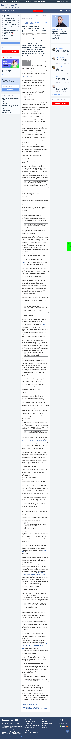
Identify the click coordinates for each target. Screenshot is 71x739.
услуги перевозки (43, 708)
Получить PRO (28, 719)
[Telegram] (66, 11)
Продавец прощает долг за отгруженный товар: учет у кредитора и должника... (60, 35)
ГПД (34, 707)
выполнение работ (41, 705)
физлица (37, 707)
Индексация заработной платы (10, 102)
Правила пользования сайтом (30, 730)
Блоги (5, 28)
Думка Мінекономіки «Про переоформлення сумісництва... (62, 70)
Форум (6, 38)
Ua (12, 10)
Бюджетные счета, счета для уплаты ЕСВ (10, 106)
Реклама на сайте (47, 723)
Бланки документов (9, 20)
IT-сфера (29, 710)
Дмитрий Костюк (57, 29)
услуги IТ (24, 710)
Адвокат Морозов (60, 57)
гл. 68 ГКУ (26, 680)
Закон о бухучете (38, 96)
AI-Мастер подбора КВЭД (9, 36)
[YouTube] (62, 720)
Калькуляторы (7, 112)
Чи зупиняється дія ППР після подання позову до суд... (61, 60)
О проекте (45, 721)
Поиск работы (8, 26)
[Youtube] (61, 11)
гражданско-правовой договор (29, 705)
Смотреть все (56, 94)
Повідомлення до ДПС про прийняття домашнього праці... (62, 88)
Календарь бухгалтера (10, 24)
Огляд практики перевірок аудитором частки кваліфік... (62, 80)
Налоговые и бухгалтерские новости (11, 16)
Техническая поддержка (31, 732)
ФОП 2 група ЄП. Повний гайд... (8, 71)
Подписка (39, 10)
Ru (14, 10)
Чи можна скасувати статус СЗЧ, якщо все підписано (62, 52)
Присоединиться (7, 75)
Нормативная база (9, 18)
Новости (44, 719)
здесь (21, 736)
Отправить (10, 89)
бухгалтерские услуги (27, 708)
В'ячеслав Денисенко (61, 85)
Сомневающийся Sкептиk (61, 66)
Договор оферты (29, 727)
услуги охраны (36, 708)
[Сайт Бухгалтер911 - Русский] (10, 720)
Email (3, 84)
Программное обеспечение (32, 725)
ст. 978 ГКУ (44, 324)
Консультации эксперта (11, 30)
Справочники (7, 22)
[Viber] (69, 11)
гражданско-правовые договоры (30, 704)
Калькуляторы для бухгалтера (9, 33)
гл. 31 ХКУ (43, 679)
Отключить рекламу (10, 51)
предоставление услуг (27, 707)
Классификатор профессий (7, 109)
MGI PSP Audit (59, 76)
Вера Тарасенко (59, 48)
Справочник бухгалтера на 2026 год (11, 99)
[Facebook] (63, 11)
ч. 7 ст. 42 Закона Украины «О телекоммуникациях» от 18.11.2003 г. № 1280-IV (34, 574)
